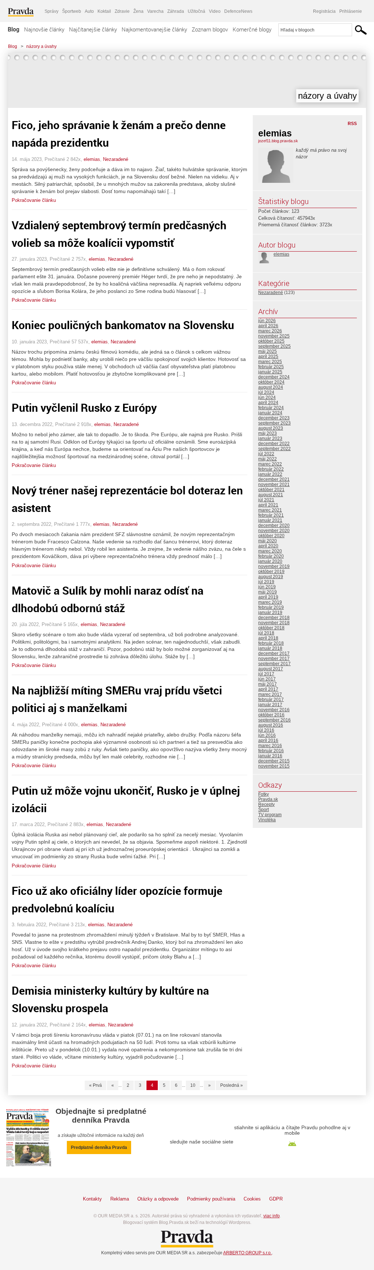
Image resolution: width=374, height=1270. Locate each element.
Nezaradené (115, 159)
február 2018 (271, 643)
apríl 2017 (268, 689)
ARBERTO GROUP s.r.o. (247, 1252)
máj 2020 (267, 540)
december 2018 (274, 617)
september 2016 (274, 720)
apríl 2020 (268, 546)
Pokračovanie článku (34, 200)
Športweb (71, 11)
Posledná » (231, 1085)
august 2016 (270, 725)
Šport (263, 809)
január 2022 (270, 474)
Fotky (263, 794)
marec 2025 (270, 361)
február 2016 (271, 750)
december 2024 (274, 377)
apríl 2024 (268, 402)
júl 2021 (266, 499)
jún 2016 (267, 735)
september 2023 (274, 423)
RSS (352, 123)
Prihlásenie (350, 11)
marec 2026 (270, 330)
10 (192, 1085)
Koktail (104, 11)
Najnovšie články (44, 29)
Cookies (252, 1199)
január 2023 (270, 438)
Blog (13, 29)
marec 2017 (270, 694)
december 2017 (274, 653)
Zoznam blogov (210, 29)
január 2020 (270, 561)
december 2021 (274, 479)
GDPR (276, 1199)
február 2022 (271, 469)
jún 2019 (267, 586)
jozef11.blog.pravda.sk (278, 141)
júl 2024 (266, 392)
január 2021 (270, 520)
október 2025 (271, 341)
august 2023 (270, 428)
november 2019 (274, 566)
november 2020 (274, 530)
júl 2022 (266, 453)
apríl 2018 (268, 638)
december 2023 (274, 418)
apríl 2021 (268, 505)
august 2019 (270, 576)
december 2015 (274, 761)
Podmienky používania (211, 1199)
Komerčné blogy (252, 29)
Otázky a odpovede (158, 1199)
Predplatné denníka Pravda (99, 1147)
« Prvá (95, 1085)
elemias (92, 159)
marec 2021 (270, 510)
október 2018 (271, 627)
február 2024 (271, 407)
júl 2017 (266, 674)
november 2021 (274, 484)
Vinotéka (267, 819)
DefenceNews (238, 11)
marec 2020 (270, 551)
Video (215, 11)
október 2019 (271, 571)
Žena (138, 11)
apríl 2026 (268, 325)
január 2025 (270, 371)
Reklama (119, 1199)
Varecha (155, 11)
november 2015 (274, 766)
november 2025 (274, 336)
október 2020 (271, 535)
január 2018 (270, 648)
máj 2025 (267, 351)
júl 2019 (266, 581)
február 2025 (271, 366)
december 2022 (274, 443)
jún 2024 (267, 397)
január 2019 (270, 612)
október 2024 (271, 382)
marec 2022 (270, 464)
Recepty (266, 804)
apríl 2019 (268, 597)
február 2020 (271, 556)
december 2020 (274, 525)
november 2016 (274, 709)
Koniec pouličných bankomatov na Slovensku (123, 324)
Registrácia (324, 11)
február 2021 (271, 515)
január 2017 (270, 704)
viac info (271, 1215)
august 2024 (270, 387)
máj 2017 (267, 684)
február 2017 (271, 699)
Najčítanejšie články (93, 29)
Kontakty (92, 1199)
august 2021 (270, 494)
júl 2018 (266, 633)
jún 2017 (267, 679)
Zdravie (122, 11)
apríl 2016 (268, 740)
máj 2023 (267, 433)
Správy (51, 11)
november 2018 (274, 622)
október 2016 (271, 714)
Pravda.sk (268, 799)
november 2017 (274, 658)
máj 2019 (267, 592)
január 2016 (270, 755)
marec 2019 (270, 602)
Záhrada (175, 11)
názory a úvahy (41, 46)
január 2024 (270, 412)
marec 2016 (270, 745)
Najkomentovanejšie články (154, 29)
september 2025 (274, 346)
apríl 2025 (268, 356)
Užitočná (196, 11)
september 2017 (274, 663)
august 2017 (270, 668)
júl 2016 (266, 730)
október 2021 (271, 489)
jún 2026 (267, 320)
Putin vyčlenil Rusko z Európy (84, 407)
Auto (89, 11)
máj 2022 (267, 458)
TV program (270, 814)
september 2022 (274, 448)
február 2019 (271, 607)
